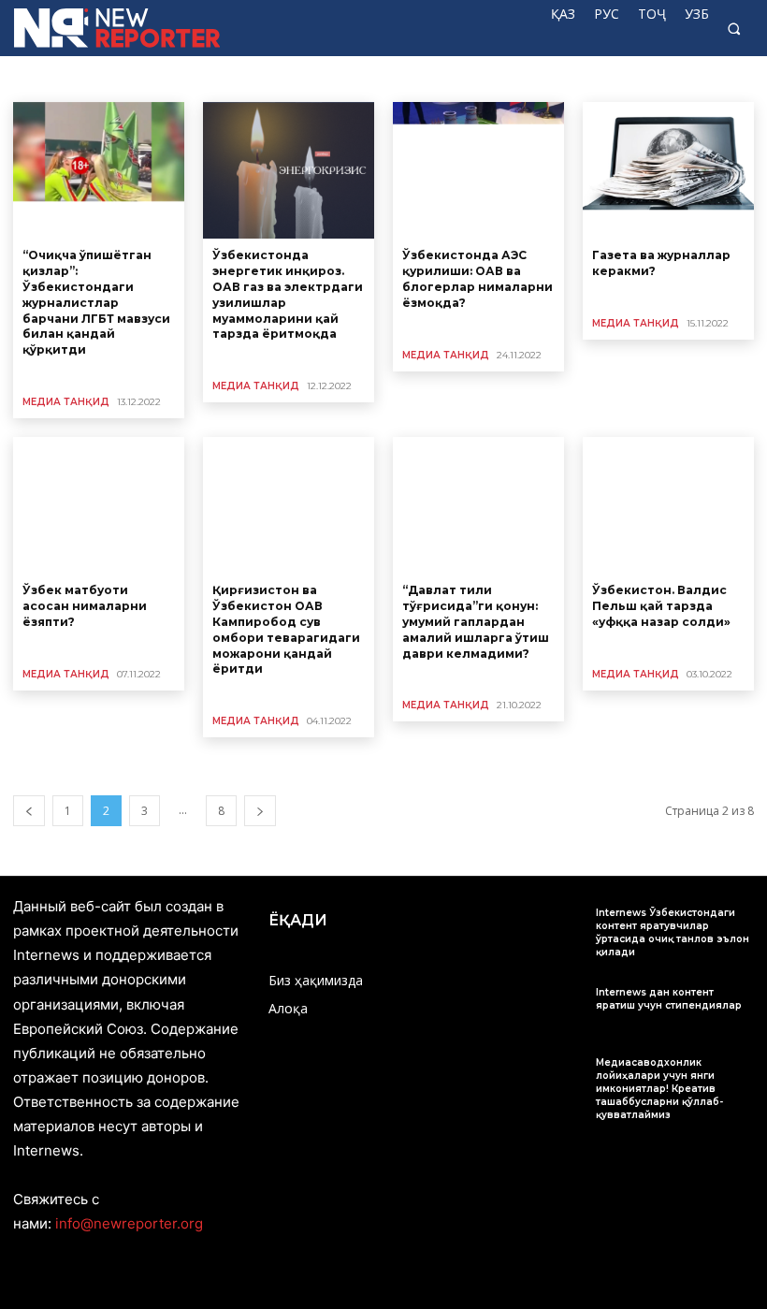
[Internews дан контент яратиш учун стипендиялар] (553, 1009)
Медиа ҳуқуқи (583, 78)
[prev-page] (29, 810)
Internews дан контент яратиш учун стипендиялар (669, 998)
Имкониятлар (373, 78)
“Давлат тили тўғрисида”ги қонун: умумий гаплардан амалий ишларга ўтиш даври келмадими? (475, 621)
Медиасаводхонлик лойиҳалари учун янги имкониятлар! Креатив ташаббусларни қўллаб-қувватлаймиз (659, 1088)
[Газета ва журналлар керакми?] (668, 170)
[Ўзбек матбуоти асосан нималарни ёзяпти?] (98, 505)
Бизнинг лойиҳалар (154, 78)
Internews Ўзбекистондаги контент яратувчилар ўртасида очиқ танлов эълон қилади (672, 932)
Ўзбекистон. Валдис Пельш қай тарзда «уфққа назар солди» (661, 606)
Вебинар (246, 78)
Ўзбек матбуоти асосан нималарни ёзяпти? (84, 606)
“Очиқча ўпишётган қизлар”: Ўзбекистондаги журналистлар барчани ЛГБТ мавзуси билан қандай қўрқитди (96, 302)
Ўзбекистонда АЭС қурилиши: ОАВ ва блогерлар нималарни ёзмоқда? (477, 278)
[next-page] (260, 810)
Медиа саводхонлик (477, 78)
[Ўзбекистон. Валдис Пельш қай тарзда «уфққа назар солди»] (668, 505)
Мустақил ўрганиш (686, 78)
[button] (734, 28)
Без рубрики (53, 78)
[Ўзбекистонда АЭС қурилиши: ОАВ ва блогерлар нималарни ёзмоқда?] (478, 170)
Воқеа (303, 78)
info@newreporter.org (129, 1223)
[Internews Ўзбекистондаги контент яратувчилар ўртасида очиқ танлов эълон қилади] (553, 929)
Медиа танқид (65, 402)
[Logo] (88, 28)
